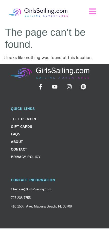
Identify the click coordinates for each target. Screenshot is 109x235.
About (17, 142)
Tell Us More (24, 119)
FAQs (15, 134)
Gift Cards (21, 127)
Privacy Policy (26, 157)
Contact (19, 149)
